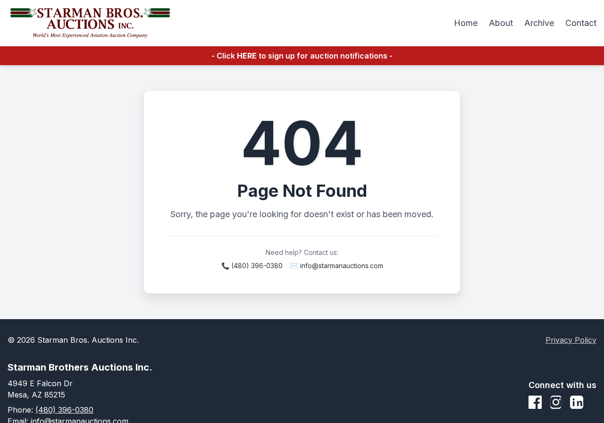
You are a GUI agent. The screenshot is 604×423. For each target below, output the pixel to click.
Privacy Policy (570, 340)
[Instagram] (555, 402)
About (501, 23)
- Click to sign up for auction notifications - (302, 55)
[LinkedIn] (576, 402)
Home (466, 23)
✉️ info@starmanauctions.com (336, 266)
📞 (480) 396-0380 (252, 266)
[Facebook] (535, 402)
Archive (539, 23)
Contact (580, 23)
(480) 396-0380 (64, 410)
